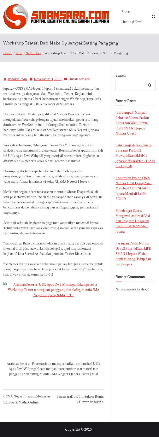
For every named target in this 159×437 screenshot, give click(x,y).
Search (120, 75)
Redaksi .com (17, 79)
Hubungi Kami (132, 22)
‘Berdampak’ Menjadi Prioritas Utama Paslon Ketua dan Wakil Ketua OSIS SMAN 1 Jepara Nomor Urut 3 (132, 123)
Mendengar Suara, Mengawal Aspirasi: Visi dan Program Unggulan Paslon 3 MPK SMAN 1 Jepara (133, 221)
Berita (126, 12)
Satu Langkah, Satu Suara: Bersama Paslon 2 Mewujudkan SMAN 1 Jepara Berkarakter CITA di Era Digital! (135, 155)
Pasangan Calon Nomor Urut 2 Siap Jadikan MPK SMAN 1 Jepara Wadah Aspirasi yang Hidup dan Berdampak (133, 253)
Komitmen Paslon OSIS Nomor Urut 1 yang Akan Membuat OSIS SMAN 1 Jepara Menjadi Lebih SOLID (134, 188)
